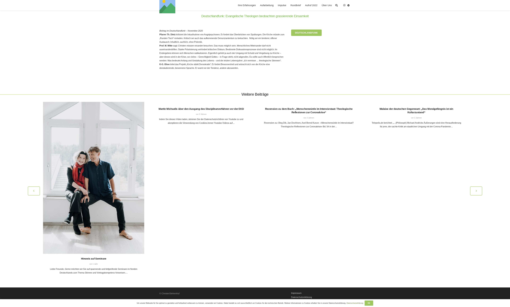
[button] (336, 5)
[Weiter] (476, 190)
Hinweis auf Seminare (93, 258)
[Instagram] (344, 5)
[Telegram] (348, 5)
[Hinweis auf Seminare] (93, 178)
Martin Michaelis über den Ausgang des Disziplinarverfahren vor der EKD (201, 108)
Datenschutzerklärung (301, 297)
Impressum (296, 293)
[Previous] (34, 190)
